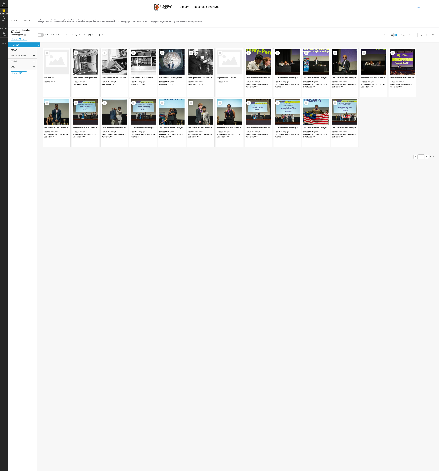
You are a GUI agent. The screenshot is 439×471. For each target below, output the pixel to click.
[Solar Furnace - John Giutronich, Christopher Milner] (143, 62)
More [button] (4, 43)
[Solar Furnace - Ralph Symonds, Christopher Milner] (172, 62)
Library (184, 6)
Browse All (4, 13)
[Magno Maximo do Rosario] (229, 62)
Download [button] (67, 35)
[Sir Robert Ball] (56, 62)
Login (4, 35)
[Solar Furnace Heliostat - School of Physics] (114, 62)
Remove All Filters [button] (18, 39)
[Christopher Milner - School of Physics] (200, 62)
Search (4, 20)
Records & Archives (206, 6)
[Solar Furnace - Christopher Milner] (85, 62)
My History (4, 28)
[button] (80, 35)
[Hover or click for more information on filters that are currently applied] (25, 35)
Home (4, 5)
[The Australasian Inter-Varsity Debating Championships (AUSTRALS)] (258, 62)
